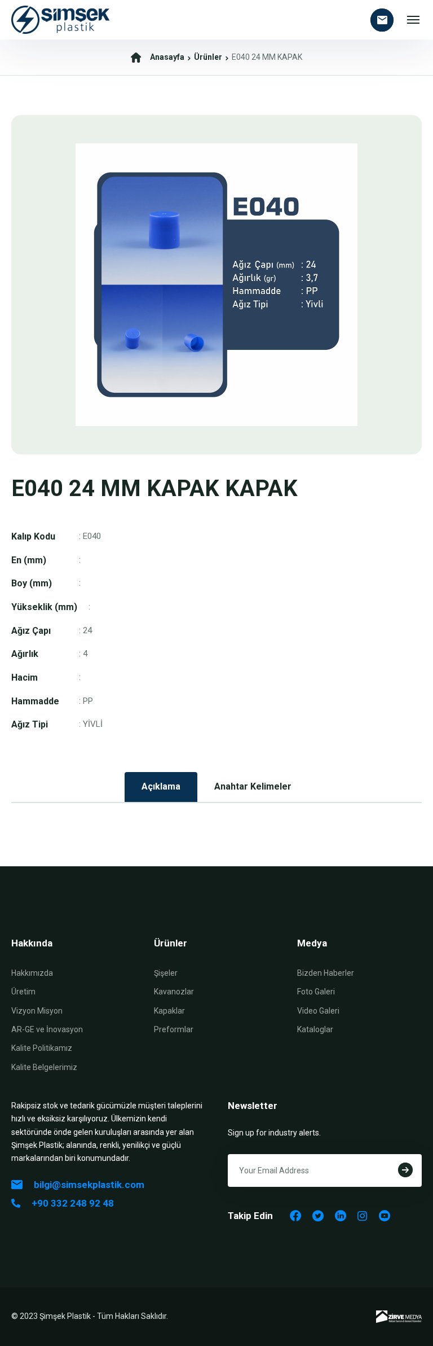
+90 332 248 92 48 (73, 1203)
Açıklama (161, 786)
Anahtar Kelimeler (252, 786)
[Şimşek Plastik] (61, 20)
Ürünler (208, 57)
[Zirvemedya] (399, 1316)
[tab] (161, 787)
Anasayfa (167, 57)
